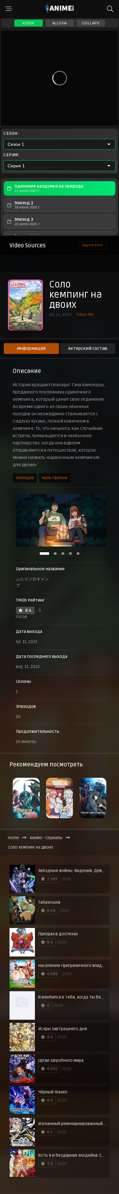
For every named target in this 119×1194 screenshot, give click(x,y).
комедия (25, 477)
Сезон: (11, 133)
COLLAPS (90, 23)
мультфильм (54, 477)
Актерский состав (87, 348)
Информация (31, 348)
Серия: (11, 155)
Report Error (93, 245)
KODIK (28, 23)
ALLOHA (59, 23)
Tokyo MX (85, 314)
